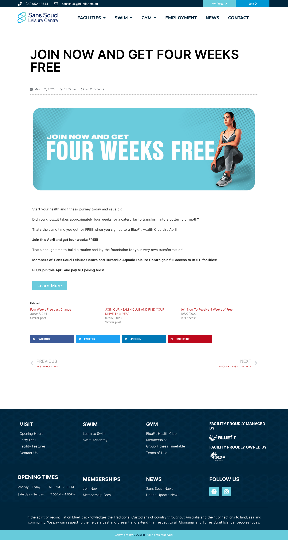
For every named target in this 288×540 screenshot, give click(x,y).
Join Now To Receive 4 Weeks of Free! (206, 309)
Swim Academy (95, 440)
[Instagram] (226, 491)
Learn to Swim (94, 433)
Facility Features (33, 446)
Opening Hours (31, 433)
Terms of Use (156, 453)
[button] (52, 339)
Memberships (156, 440)
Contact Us (29, 453)
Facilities (89, 17)
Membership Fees (97, 495)
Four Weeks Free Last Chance (50, 309)
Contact (238, 17)
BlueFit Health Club (161, 433)
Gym (146, 17)
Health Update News (162, 495)
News (212, 17)
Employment (181, 17)
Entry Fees (28, 440)
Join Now (90, 488)
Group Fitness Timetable (165, 446)
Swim (121, 17)
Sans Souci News (159, 488)
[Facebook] (214, 491)
